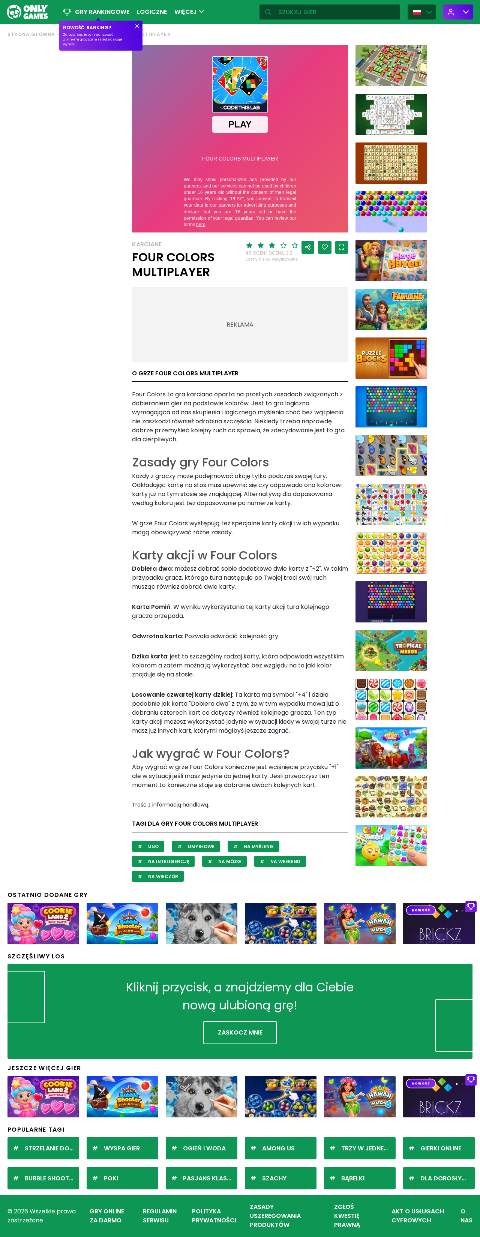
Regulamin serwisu (160, 1216)
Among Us (278, 1148)
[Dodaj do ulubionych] (325, 247)
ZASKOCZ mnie (240, 1032)
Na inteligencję (168, 861)
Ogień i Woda (204, 1148)
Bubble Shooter (50, 1178)
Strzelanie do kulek (52, 1148)
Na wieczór (162, 876)
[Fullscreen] (341, 247)
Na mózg (229, 861)
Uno (153, 846)
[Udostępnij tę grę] (308, 247)
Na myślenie (258, 846)
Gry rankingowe (102, 11)
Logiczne (152, 11)
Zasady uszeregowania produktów (275, 1216)
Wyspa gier (122, 1148)
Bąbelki (352, 1178)
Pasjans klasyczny (210, 1178)
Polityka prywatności (214, 1216)
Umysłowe (200, 846)
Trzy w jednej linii (368, 1148)
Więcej (186, 11)
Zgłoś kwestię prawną (347, 1216)
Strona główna (32, 34)
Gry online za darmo (107, 1216)
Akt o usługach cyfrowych (418, 1216)
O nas (466, 1216)
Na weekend (284, 861)
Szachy (274, 1178)
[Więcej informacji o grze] (416, 77)
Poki (111, 1178)
